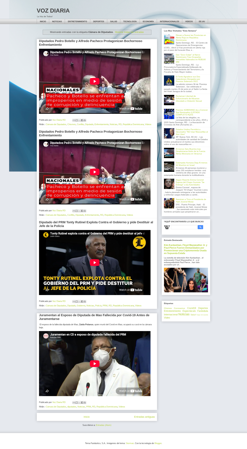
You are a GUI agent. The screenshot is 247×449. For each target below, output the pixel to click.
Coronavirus (179, 308)
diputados (71, 406)
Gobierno (81, 305)
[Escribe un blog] (76, 120)
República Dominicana (133, 124)
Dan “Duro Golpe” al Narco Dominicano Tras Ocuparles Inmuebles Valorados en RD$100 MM (191, 58)
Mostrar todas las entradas (129, 32)
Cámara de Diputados (56, 124)
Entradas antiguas (144, 416)
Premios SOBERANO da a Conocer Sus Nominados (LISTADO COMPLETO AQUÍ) (192, 112)
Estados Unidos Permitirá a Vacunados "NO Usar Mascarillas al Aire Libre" (192, 131)
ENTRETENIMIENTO (77, 21)
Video (167, 317)
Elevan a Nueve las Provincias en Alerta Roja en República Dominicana (191, 37)
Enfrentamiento (101, 124)
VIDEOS (189, 21)
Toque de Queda (202, 315)
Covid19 (191, 308)
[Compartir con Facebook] (82, 120)
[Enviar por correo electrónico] (73, 120)
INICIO (43, 21)
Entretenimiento (172, 311)
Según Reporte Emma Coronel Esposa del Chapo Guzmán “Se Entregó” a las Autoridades (190, 182)
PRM (105, 305)
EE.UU (202, 21)
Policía (98, 305)
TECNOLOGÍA (130, 21)
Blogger (158, 443)
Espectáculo (189, 311)
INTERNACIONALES (169, 21)
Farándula (202, 311)
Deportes (203, 308)
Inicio (87, 416)
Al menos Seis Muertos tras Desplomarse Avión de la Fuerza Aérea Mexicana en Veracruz (190, 151)
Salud (193, 314)
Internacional (171, 314)
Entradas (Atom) (103, 425)
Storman (130, 443)
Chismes (71, 124)
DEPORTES (98, 21)
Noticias (113, 124)
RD (120, 124)
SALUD (113, 21)
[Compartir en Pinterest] (84, 120)
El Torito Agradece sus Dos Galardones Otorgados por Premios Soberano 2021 (188, 79)
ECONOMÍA (148, 21)
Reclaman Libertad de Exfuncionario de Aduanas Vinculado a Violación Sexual (189, 98)
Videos (148, 124)
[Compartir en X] (79, 120)
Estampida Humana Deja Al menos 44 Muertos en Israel (191, 164)
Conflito (80, 124)
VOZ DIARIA (53, 10)
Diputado (89, 124)
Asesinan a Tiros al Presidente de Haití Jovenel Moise (191, 200)
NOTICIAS (57, 21)
